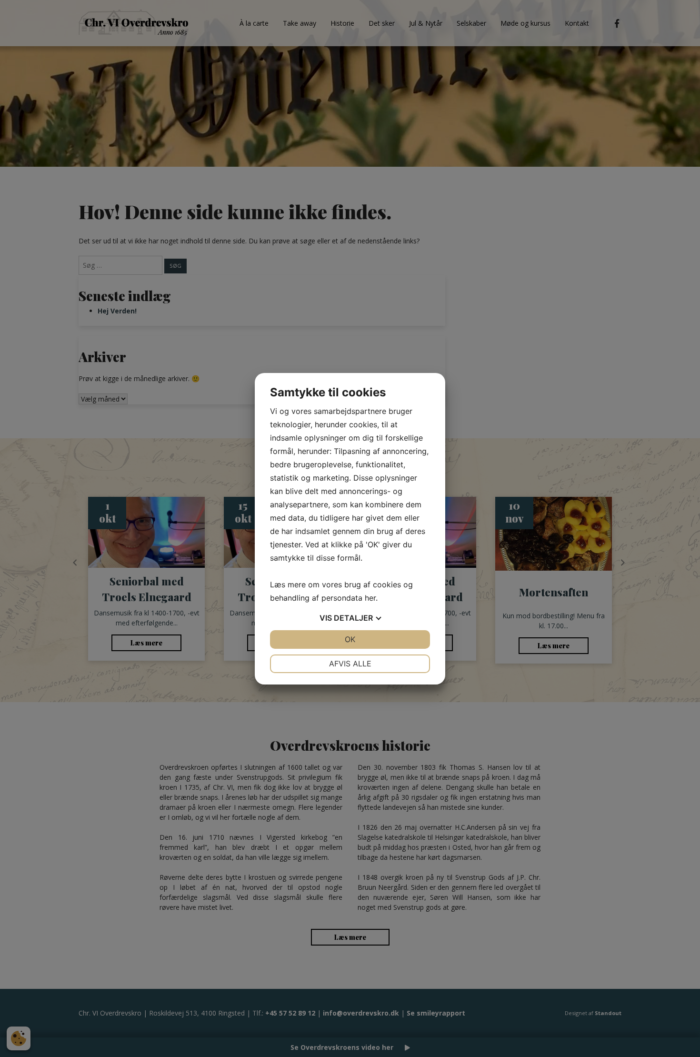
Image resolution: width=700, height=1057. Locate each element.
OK (350, 639)
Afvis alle (350, 663)
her (370, 598)
